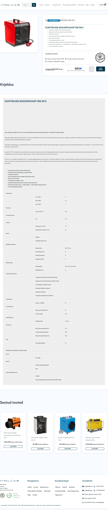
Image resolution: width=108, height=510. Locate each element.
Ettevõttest (81, 5)
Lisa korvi (100, 69)
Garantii (64, 487)
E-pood (47, 5)
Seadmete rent (57, 5)
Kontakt (92, 5)
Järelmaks (72, 487)
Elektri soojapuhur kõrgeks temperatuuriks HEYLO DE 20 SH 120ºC (12, 435)
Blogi (87, 5)
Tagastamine (58, 495)
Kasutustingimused (73, 491)
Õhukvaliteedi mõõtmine (69, 5)
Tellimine (57, 487)
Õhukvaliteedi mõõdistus (35, 491)
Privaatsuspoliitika (60, 491)
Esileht (41, 5)
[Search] (34, 5)
